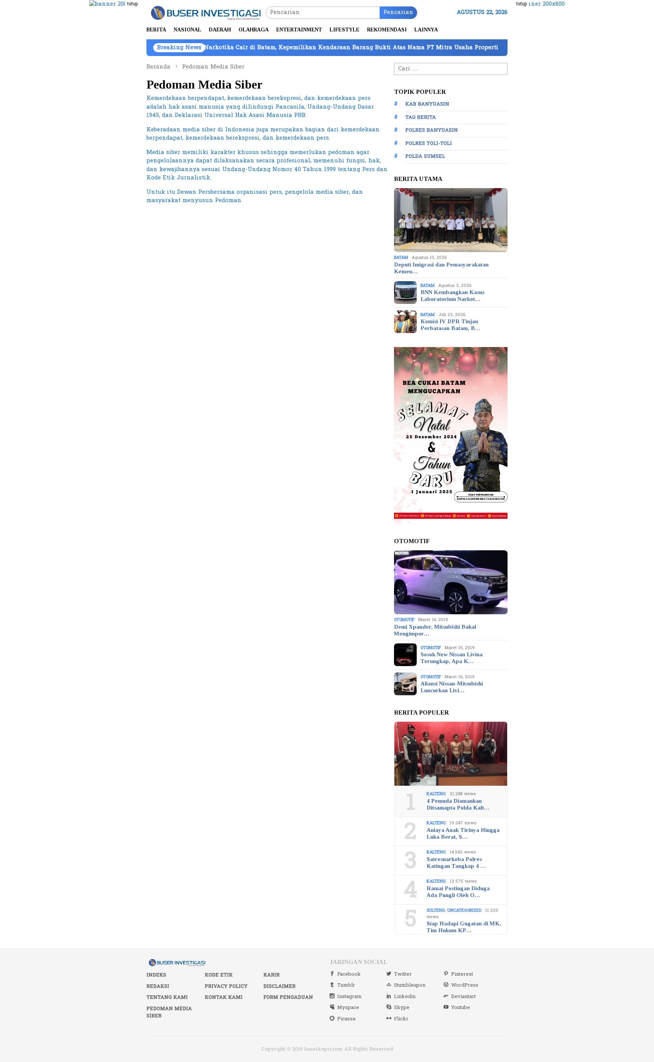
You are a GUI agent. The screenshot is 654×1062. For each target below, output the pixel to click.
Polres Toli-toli (428, 143)
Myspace (348, 1007)
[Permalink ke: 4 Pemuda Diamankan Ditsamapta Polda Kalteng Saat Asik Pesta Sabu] (451, 754)
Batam (401, 257)
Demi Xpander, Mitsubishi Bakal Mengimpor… (435, 630)
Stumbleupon (409, 985)
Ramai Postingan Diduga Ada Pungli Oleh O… (458, 891)
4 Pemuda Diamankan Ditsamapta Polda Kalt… (458, 804)
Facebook (349, 974)
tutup (132, 4)
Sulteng (436, 910)
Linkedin (405, 996)
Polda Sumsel (425, 156)
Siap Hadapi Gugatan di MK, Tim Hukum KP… (464, 926)
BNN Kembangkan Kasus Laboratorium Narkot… (452, 295)
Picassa (346, 1018)
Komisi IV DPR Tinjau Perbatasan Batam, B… (450, 324)
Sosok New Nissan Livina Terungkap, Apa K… (451, 657)
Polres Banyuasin (431, 130)
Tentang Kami (167, 997)
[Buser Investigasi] (206, 12)
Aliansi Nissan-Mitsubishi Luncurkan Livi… (451, 686)
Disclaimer (279, 986)
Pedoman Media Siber (169, 1012)
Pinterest (462, 974)
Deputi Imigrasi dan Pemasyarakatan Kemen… (441, 268)
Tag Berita (420, 117)
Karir (271, 974)
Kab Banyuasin (427, 104)
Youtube (460, 1007)
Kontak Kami (224, 997)
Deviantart (463, 996)
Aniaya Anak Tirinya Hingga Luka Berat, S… (463, 833)
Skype (402, 1007)
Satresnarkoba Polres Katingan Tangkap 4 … (456, 862)
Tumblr (346, 985)
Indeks (156, 974)
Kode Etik (219, 974)
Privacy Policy (226, 986)
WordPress (464, 985)
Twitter (403, 974)
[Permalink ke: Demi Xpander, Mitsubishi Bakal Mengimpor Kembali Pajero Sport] (451, 582)
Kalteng (436, 793)
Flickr (401, 1018)
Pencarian (398, 12)
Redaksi (157, 986)
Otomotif (404, 619)
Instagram (349, 996)
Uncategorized (464, 910)
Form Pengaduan (288, 997)
